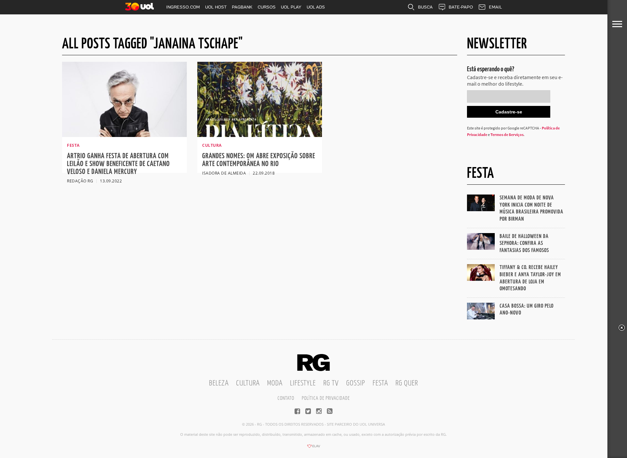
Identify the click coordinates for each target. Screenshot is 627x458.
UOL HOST (216, 7)
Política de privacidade (326, 398)
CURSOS (267, 7)
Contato (286, 398)
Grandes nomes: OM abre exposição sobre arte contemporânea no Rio (258, 160)
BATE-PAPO (461, 7)
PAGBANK (242, 7)
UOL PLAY (291, 7)
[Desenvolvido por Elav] (313, 448)
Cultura (248, 383)
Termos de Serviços (506, 134)
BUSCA (425, 7)
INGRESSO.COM (183, 7)
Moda (274, 383)
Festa (380, 383)
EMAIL (495, 7)
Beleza (219, 383)
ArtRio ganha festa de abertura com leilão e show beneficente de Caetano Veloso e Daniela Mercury (118, 164)
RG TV (331, 383)
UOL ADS (316, 7)
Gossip (355, 383)
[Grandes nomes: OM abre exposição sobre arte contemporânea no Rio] (259, 135)
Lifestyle (303, 383)
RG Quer (406, 383)
